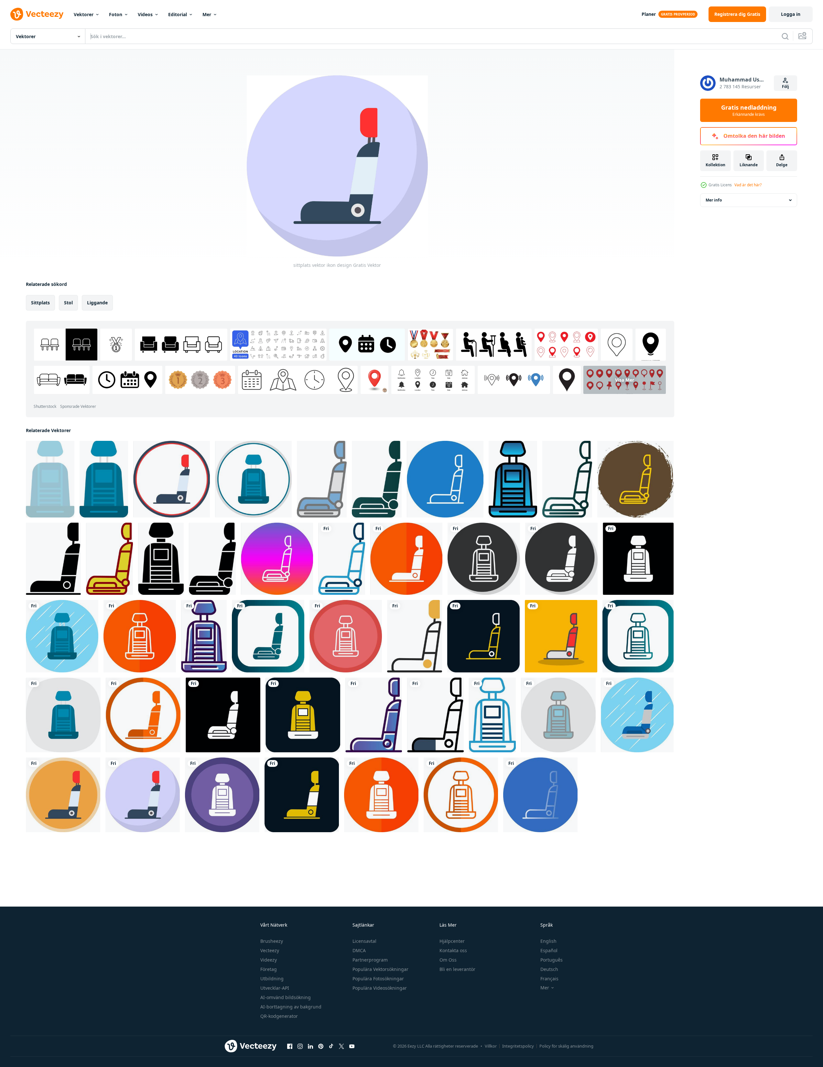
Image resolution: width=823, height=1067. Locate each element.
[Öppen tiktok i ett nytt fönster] (331, 1046)
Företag (268, 969)
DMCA (359, 950)
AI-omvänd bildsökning (285, 997)
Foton (115, 14)
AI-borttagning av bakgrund (290, 1007)
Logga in (790, 14)
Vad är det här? (748, 185)
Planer (649, 14)
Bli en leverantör (457, 969)
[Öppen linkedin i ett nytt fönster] (310, 1046)
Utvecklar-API (274, 988)
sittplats (40, 302)
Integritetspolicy (518, 1046)
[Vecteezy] (36, 14)
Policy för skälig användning (566, 1046)
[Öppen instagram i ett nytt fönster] (300, 1046)
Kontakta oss (453, 950)
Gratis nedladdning (748, 110)
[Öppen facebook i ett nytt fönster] (289, 1046)
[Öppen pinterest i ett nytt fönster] (320, 1046)
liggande (97, 302)
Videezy (268, 960)
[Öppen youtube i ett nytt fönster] (351, 1046)
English (548, 941)
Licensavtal (364, 941)
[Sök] (785, 36)
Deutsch (549, 969)
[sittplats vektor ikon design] (50, 479)
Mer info (714, 200)
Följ (785, 86)
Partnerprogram (370, 960)
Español (549, 950)
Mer (206, 14)
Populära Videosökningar (379, 988)
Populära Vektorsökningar (380, 969)
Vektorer (83, 14)
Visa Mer (624, 380)
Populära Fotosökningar (378, 978)
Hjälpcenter (452, 941)
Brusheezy (271, 941)
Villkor (491, 1046)
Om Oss (448, 960)
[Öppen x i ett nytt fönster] (341, 1046)
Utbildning (272, 978)
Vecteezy (269, 950)
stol (68, 302)
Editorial (177, 14)
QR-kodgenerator (279, 1016)
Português (551, 960)
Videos (145, 14)
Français (549, 978)
